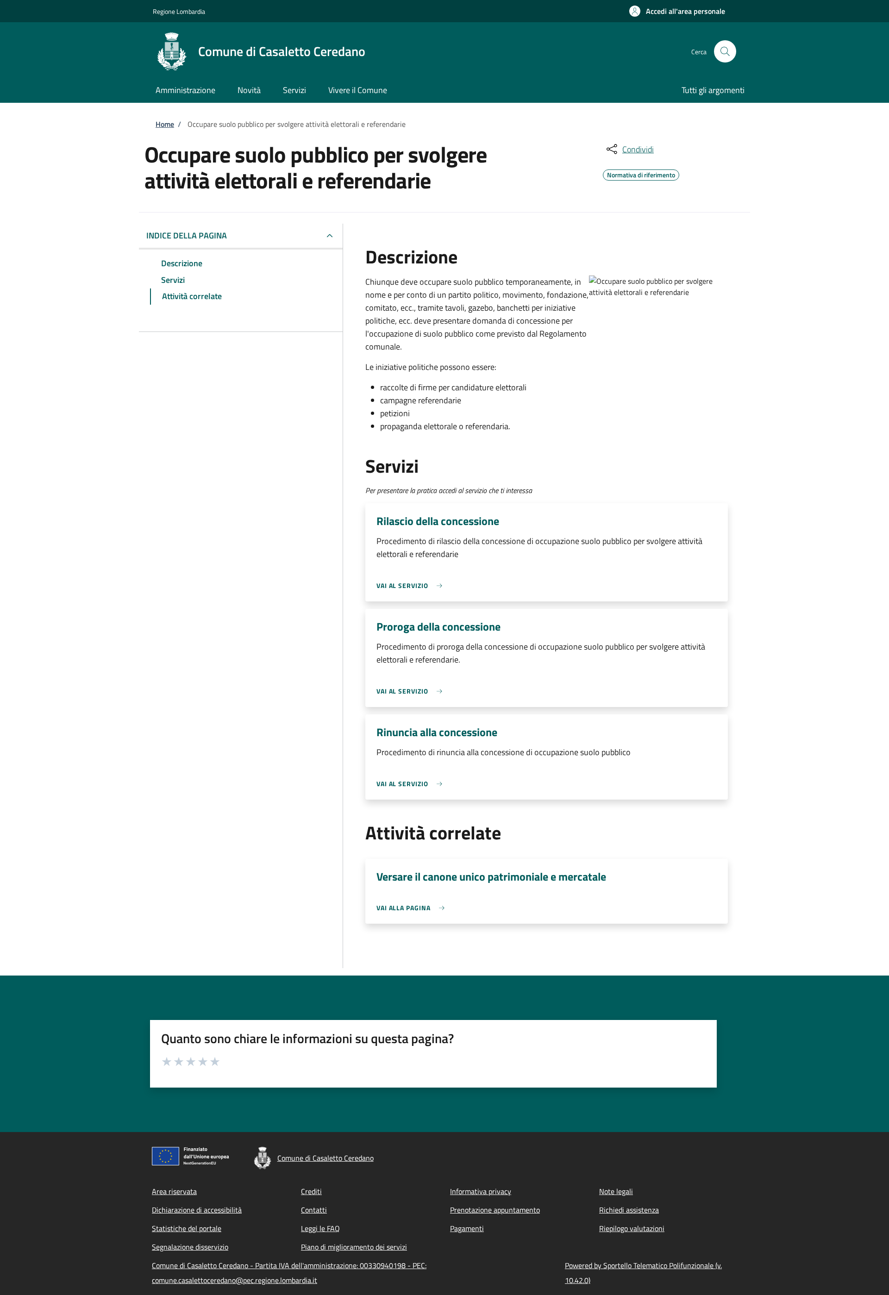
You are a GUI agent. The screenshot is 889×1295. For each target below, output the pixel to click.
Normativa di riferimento (641, 173)
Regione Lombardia (179, 11)
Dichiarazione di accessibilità (197, 1209)
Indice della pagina (186, 235)
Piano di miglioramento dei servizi (354, 1246)
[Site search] (725, 51)
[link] (411, 585)
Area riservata (174, 1191)
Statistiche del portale (186, 1228)
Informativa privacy (480, 1191)
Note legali (616, 1191)
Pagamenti (467, 1228)
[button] (677, 11)
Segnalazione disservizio (190, 1246)
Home (165, 124)
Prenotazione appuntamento (495, 1209)
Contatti (314, 1209)
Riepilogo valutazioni (631, 1228)
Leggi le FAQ (320, 1228)
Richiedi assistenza (629, 1209)
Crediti (311, 1191)
